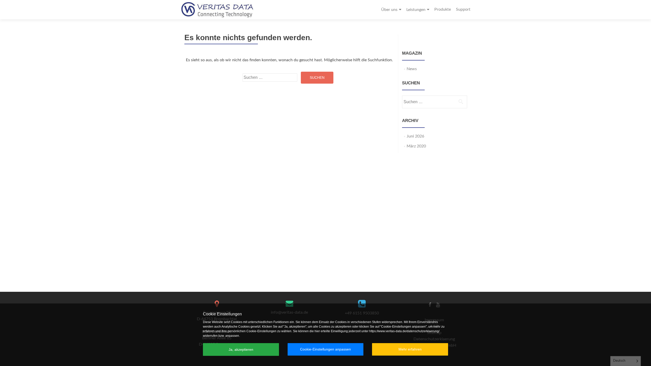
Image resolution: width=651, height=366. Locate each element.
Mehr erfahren (410, 349)
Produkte (442, 9)
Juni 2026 (415, 136)
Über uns (389, 10)
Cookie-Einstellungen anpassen (325, 349)
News (412, 69)
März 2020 (416, 146)
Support (463, 9)
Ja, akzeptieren (241, 349)
